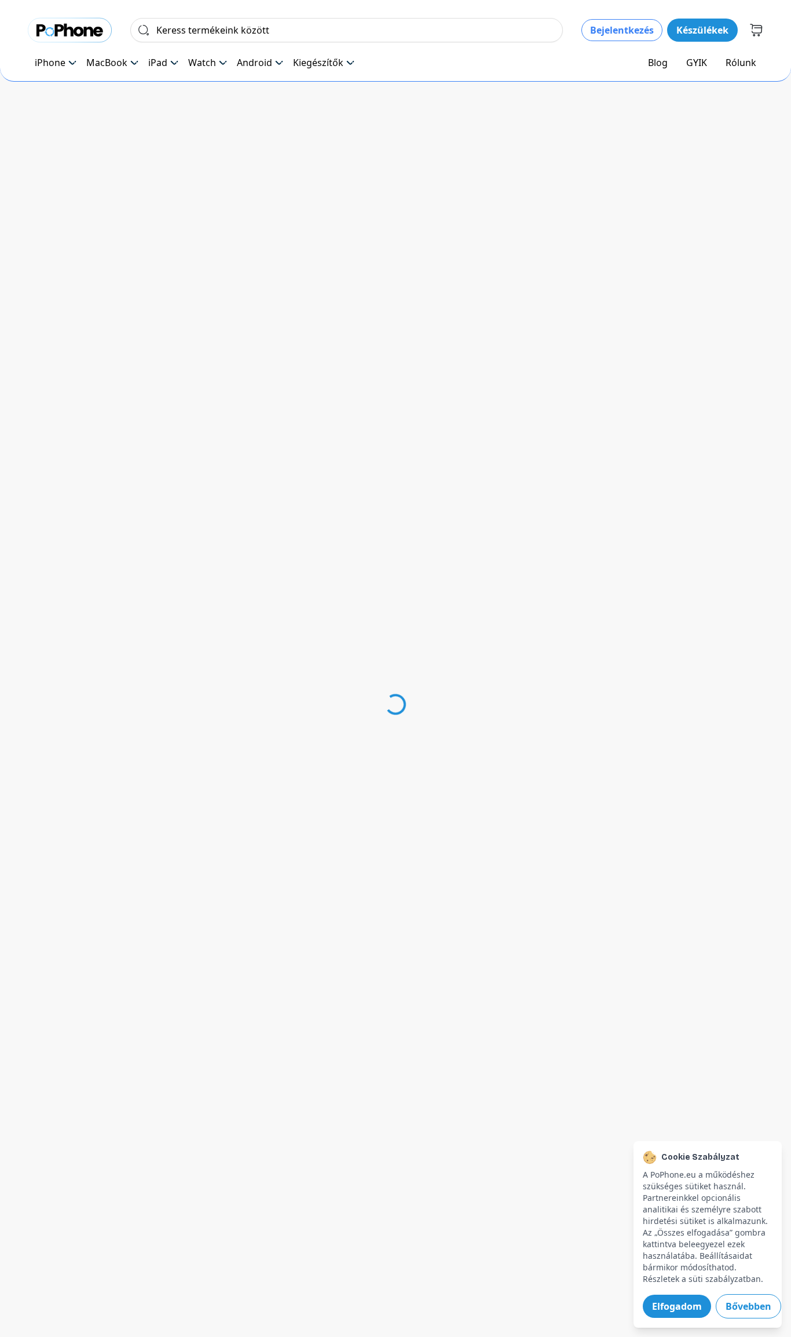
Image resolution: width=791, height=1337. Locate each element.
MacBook (106, 62)
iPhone (50, 62)
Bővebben (748, 1306)
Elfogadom (677, 1306)
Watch (202, 62)
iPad (157, 62)
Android (254, 62)
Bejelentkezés (622, 30)
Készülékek (702, 30)
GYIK (696, 62)
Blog (658, 62)
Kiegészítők (318, 62)
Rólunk (741, 62)
